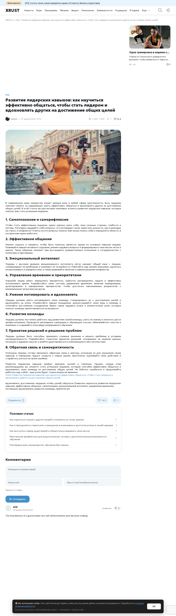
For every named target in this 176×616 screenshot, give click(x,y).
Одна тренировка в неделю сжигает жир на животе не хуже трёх (149, 52)
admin (14, 119)
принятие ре (63, 388)
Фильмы (64, 10)
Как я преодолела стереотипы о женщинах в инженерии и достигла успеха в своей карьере (61, 425)
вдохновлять (13, 383)
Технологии (87, 10)
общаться (68, 383)
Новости (29, 10)
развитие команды (44, 388)
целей (58, 383)
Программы (51, 10)
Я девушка (121, 10)
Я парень (134, 10)
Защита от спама (14, 490)
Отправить (19, 499)
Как (18, 20)
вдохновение (26, 388)
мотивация (12, 388)
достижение (28, 383)
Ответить (107, 508)
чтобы (50, 383)
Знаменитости (104, 10)
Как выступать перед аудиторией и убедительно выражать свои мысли (50, 431)
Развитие (80, 383)
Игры (39, 10)
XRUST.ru (10, 20)
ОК (154, 606)
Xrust (13, 10)
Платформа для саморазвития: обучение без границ (39, 445)
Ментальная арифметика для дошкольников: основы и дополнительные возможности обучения (58, 438)
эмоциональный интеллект (73, 386)
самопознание (50, 386)
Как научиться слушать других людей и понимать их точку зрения (47, 419)
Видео (75, 10)
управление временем (101, 386)
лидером (41, 383)
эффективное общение (28, 386)
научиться (91, 383)
